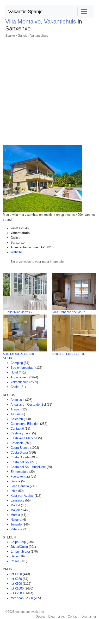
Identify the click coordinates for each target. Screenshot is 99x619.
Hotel (14, 372)
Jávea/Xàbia (19, 547)
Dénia (15, 556)
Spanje (10, 35)
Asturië (15, 414)
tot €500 (16, 583)
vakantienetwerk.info (29, 611)
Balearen (17, 419)
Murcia (15, 515)
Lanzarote (17, 500)
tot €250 (16, 579)
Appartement (19, 377)
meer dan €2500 (22, 598)
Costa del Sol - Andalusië (28, 467)
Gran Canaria (20, 486)
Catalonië (17, 443)
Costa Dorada (20, 457)
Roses (15, 561)
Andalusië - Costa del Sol (28, 404)
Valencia (16, 529)
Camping (17, 363)
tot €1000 (17, 588)
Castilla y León (21, 433)
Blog (51, 616)
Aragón (15, 409)
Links (61, 616)
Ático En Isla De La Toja (18, 354)
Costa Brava (19, 452)
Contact (73, 616)
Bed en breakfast (22, 367)
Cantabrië (17, 428)
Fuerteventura (20, 476)
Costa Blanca (20, 448)
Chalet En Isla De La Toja (69, 354)
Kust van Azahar (22, 495)
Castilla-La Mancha (24, 438)
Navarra (16, 519)
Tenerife (16, 524)
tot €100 (16, 574)
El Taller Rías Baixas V (17, 312)
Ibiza (14, 491)
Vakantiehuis (39, 35)
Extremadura (19, 471)
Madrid (15, 505)
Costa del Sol (20, 462)
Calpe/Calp (18, 542)
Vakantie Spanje (25, 11)
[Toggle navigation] (84, 11)
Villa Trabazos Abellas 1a (69, 312)
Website (16, 252)
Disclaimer (88, 616)
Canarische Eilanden (25, 424)
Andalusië (17, 400)
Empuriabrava (20, 551)
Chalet (15, 387)
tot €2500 (17, 593)
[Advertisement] (49, 90)
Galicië (22, 35)
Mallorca (16, 510)
